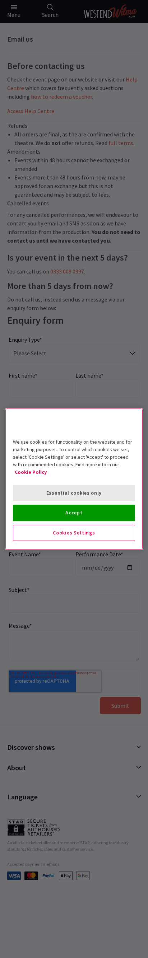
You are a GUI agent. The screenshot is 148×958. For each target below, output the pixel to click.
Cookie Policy (31, 472)
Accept (73, 512)
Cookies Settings (74, 532)
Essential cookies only (74, 493)
